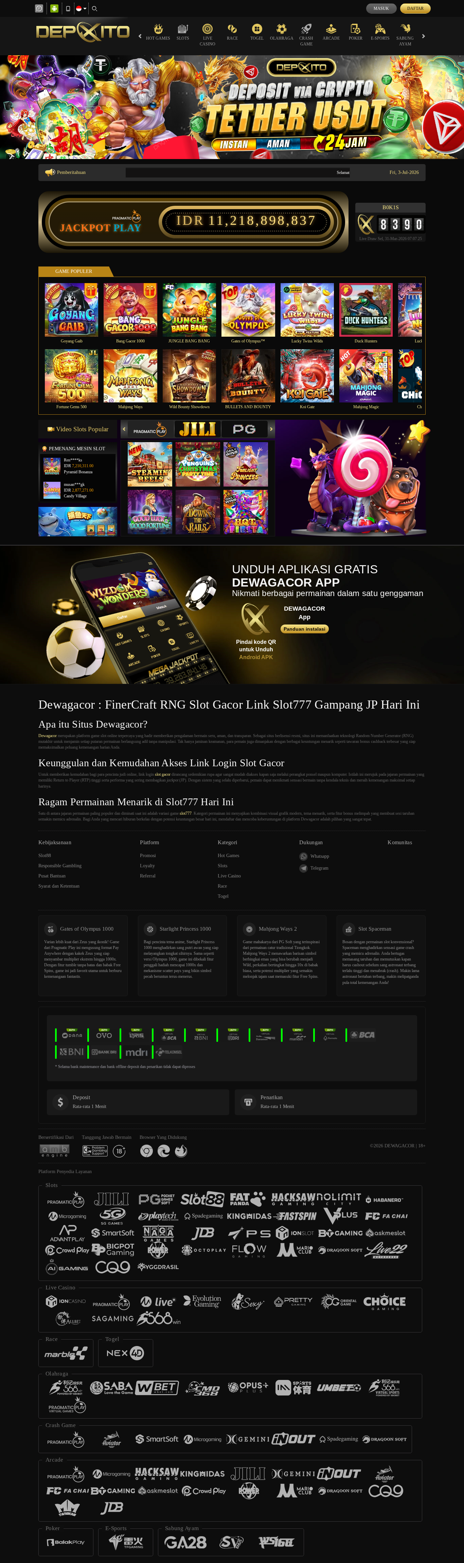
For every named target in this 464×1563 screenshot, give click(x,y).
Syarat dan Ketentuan (58, 886)
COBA (154, 457)
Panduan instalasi (304, 629)
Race (232, 38)
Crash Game (306, 41)
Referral (148, 875)
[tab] (151, 429)
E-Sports (380, 38)
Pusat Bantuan (52, 875)
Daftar (415, 8)
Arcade (331, 38)
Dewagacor (47, 735)
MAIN (76, 309)
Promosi (148, 855)
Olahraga (281, 38)
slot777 (186, 813)
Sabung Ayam (405, 41)
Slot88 (44, 855)
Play (127, 228)
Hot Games (158, 38)
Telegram (319, 868)
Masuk (381, 8)
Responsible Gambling (60, 865)
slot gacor (163, 774)
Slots (183, 38)
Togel (257, 38)
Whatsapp (319, 856)
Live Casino (207, 41)
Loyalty (147, 865)
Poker (355, 38)
